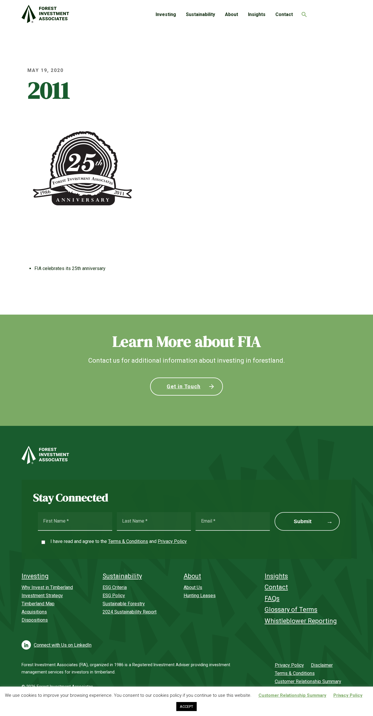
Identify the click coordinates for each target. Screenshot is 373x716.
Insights (256, 14)
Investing (166, 14)
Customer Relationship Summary (308, 681)
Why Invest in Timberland (47, 587)
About (231, 14)
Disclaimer (322, 665)
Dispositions (35, 620)
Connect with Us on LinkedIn (63, 645)
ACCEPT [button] (186, 706)
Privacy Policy (172, 541)
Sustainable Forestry (124, 603)
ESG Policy (114, 595)
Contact (284, 14)
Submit (303, 521)
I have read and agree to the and (118, 541)
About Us (193, 587)
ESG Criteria (115, 587)
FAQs (272, 598)
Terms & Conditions (128, 541)
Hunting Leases (200, 595)
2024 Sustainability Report (129, 612)
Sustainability (200, 14)
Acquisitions (34, 612)
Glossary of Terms (291, 609)
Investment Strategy (42, 595)
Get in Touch (183, 386)
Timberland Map (38, 603)
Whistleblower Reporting (301, 621)
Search (303, 13)
